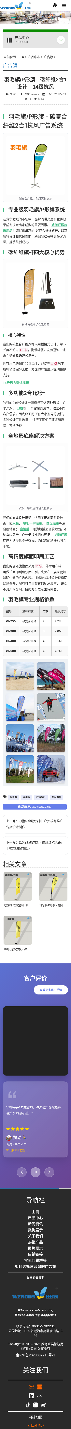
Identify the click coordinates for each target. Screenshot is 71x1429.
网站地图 (35, 1417)
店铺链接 (35, 1254)
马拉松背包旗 (17, 1150)
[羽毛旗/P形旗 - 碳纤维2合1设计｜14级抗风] (53, 886)
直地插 (24, 529)
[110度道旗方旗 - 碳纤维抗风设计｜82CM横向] (18, 930)
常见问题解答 (35, 1260)
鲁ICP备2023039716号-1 (35, 1355)
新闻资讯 (35, 1224)
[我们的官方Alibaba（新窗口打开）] (39, 1396)
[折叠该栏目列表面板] (61, 40)
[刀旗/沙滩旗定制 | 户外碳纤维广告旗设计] (18, 886)
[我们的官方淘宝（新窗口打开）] (32, 1387)
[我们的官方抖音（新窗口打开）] (28, 1405)
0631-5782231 (43, 1326)
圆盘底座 (52, 523)
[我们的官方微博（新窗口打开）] (43, 1405)
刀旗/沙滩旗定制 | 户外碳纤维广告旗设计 (29, 905)
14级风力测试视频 (16, 383)
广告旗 (48, 57)
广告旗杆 (41, 797)
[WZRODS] (15, 5)
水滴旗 (13, 797)
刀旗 (20, 408)
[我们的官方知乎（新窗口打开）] (36, 1405)
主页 (35, 1212)
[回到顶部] (63, 1401)
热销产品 (35, 1242)
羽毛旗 (26, 797)
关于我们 (35, 1236)
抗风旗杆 (56, 797)
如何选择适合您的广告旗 (35, 1267)
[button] (55, 6)
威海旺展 (61, 535)
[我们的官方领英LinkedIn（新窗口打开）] (32, 1396)
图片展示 (35, 1248)
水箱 (15, 523)
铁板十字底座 (32, 523)
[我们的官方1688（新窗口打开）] (39, 1387)
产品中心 (34, 57)
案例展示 (35, 1230)
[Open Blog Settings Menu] (63, 1413)
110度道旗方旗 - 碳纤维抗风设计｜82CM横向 (31, 949)
